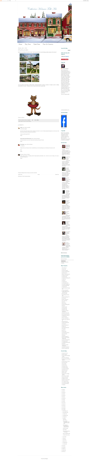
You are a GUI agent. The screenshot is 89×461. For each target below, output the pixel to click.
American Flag (64, 270)
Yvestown (63, 384)
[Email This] (34, 120)
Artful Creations (64, 354)
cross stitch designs (65, 284)
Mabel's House (64, 371)
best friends (64, 272)
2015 (63, 405)
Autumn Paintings (65, 271)
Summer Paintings (65, 339)
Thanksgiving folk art (65, 342)
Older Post (57, 174)
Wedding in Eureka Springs (68, 222)
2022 (63, 395)
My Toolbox (65, 429)
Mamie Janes (64, 372)
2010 (63, 447)
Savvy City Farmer (65, 377)
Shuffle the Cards (65, 378)
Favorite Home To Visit (65, 361)
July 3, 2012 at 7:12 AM (25, 154)
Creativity (63, 281)
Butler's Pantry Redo (65, 274)
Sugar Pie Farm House (66, 379)
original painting (64, 322)
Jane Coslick (64, 363)
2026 (63, 389)
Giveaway (63, 308)
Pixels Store (37, 44)
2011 (63, 445)
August (64, 416)
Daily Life (22, 121)
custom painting (64, 290)
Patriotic (63, 326)
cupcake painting (65, 285)
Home (20, 44)
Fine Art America (48, 44)
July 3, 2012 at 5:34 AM (35, 138)
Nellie (21, 127)
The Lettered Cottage (65, 382)
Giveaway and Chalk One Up (67, 191)
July (64, 418)
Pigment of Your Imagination (64, 114)
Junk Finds (64, 316)
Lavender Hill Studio (65, 368)
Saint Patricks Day (65, 332)
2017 (63, 402)
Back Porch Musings (65, 357)
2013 (63, 408)
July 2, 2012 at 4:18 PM (26, 127)
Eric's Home (64, 300)
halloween (63, 309)
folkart (63, 305)
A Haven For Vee (65, 353)
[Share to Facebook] (37, 120)
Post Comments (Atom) (26, 176)
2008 (63, 450)
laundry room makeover (66, 319)
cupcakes (63, 286)
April (64, 439)
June (64, 436)
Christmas (63, 276)
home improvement (65, 314)
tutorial (63, 343)
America (63, 269)
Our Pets (63, 323)
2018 (63, 401)
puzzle (63, 330)
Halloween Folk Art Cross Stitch (68, 201)
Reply (21, 135)
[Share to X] (36, 120)
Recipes (63, 331)
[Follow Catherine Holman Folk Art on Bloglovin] (65, 56)
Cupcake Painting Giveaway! (67, 169)
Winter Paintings (64, 348)
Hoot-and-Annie (64, 362)
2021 (63, 396)
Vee (21, 154)
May (64, 438)
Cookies (63, 279)
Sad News (64, 419)
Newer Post (20, 174)
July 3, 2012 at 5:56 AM (28, 144)
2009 (63, 448)
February (64, 442)
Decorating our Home (65, 294)
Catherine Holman (65, 68)
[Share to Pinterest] (38, 120)
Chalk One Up (64, 275)
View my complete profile (65, 94)
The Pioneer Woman (65, 383)
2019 (63, 399)
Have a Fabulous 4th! (66, 433)
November (65, 412)
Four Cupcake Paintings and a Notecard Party (66, 426)
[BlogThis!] (35, 120)
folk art (25, 121)
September (65, 415)
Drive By (63, 298)
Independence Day (65, 315)
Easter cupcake (64, 299)
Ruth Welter (22, 144)
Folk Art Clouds (65, 428)
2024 (63, 392)
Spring (63, 335)
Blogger (46, 458)
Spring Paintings (64, 336)
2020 (63, 398)
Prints (63, 328)
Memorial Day (64, 321)
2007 (63, 451)
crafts (63, 280)
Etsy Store (28, 44)
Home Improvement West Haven (26, 138)
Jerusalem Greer (64, 366)
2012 (63, 409)
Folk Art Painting (28, 121)
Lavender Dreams (65, 367)
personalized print (65, 327)
